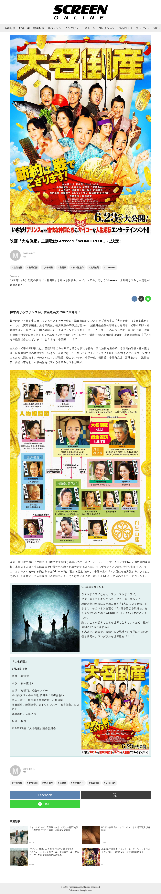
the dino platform (84, 890)
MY (25, 256)
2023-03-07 (29, 253)
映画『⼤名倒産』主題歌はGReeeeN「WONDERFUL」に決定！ (66, 241)
